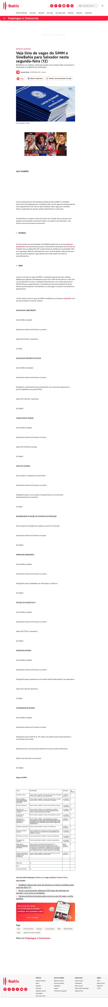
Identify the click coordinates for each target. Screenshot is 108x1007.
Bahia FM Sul (101, 983)
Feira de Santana (59, 983)
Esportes (79, 13)
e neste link (67, 298)
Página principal (58, 981)
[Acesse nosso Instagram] (51, 5)
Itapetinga (57, 986)
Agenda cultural (41, 991)
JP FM (99, 988)
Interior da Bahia (59, 978)
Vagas (18, 932)
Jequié (56, 988)
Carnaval (33, 13)
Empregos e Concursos (23, 18)
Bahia (37, 983)
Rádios (99, 978)
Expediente (78, 983)
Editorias (38, 978)
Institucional (78, 978)
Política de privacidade (82, 988)
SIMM (59, 929)
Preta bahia (39, 993)
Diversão (50, 13)
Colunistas (88, 13)
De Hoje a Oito (60, 13)
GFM (98, 981)
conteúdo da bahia (28, 929)
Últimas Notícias (21, 13)
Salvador (41, 13)
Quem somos (79, 981)
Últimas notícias (40, 981)
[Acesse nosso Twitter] (59, 5)
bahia (18, 929)
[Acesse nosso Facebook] (55, 5)
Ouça (22, 79)
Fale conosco (79, 986)
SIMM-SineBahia (68, 929)
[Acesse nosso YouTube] (63, 5)
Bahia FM (99, 986)
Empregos (39, 929)
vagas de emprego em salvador (32, 932)
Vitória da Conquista (60, 991)
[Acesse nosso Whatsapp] (72, 5)
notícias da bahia (49, 929)
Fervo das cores (40, 996)
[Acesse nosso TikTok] (68, 5)
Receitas (71, 13)
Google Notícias (62, 877)
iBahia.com (40, 877)
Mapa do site (79, 991)
